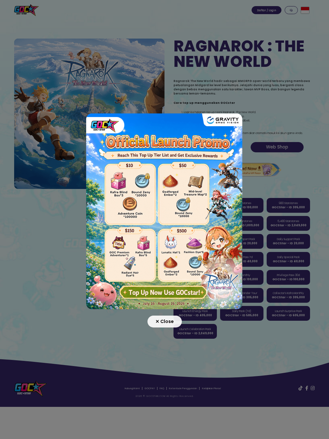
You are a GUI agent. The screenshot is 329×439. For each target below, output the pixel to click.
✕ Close (165, 321)
